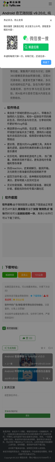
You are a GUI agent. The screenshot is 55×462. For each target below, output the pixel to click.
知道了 (46, 62)
